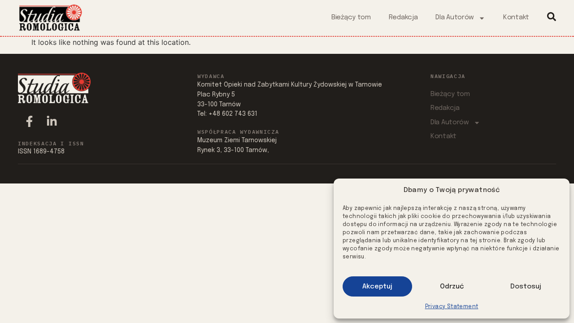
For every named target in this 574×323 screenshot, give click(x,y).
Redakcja (403, 17)
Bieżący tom (351, 17)
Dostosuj (525, 286)
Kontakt (516, 17)
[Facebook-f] (29, 121)
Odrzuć (452, 286)
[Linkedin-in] (51, 121)
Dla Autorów (454, 17)
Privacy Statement (451, 307)
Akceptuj (377, 286)
